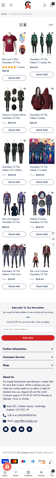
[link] (16, 473)
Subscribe (28, 337)
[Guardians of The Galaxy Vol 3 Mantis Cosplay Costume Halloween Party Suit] (14, 151)
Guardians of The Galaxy (21, 13)
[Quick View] (25, 33)
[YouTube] (21, 429)
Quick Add (14, 78)
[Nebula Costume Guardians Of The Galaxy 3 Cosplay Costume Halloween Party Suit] (42, 203)
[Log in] (44, 5)
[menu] (3, 5)
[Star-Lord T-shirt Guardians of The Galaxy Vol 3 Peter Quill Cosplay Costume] (14, 43)
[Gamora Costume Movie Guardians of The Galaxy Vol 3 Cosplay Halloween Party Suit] (14, 99)
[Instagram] (6, 429)
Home (4, 13)
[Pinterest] (14, 429)
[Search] (11, 5)
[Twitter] (29, 429)
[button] (21, 25)
